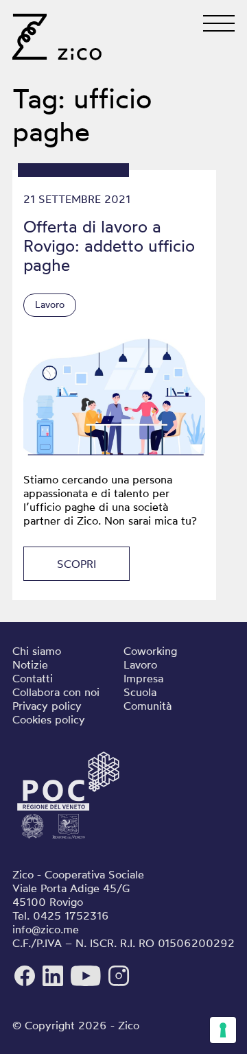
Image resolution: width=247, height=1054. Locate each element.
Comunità (148, 705)
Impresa (143, 678)
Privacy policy (47, 705)
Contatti (32, 678)
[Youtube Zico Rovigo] (87, 984)
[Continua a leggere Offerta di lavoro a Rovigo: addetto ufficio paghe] (114, 396)
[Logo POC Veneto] (68, 839)
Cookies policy (48, 719)
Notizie (30, 664)
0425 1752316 (71, 915)
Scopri (76, 564)
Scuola (140, 692)
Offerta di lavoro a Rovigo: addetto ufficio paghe (109, 245)
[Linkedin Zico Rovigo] (54, 984)
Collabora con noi (55, 692)
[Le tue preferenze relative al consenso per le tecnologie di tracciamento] (223, 1030)
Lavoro (49, 304)
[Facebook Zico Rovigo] (26, 984)
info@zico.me (45, 929)
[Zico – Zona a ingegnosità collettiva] (57, 44)
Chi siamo (36, 651)
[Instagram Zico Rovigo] (118, 984)
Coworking (150, 651)
